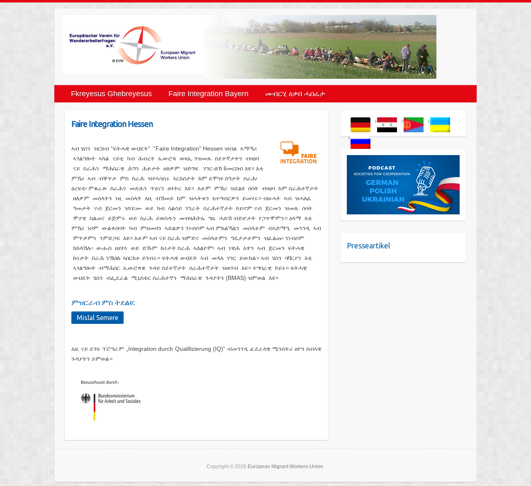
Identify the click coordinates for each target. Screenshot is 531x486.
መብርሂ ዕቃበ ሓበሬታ (295, 94)
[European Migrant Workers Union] (133, 44)
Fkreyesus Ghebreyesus (111, 94)
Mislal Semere (97, 317)
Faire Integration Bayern (208, 94)
